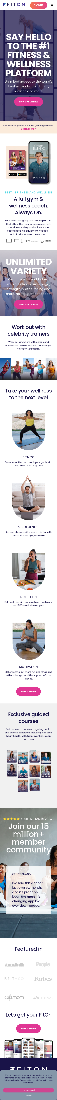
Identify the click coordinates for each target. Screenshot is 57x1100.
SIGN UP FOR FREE (28, 101)
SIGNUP (38, 5)
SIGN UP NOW (28, 691)
